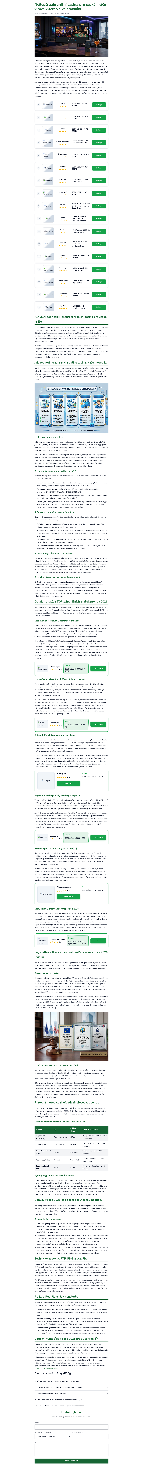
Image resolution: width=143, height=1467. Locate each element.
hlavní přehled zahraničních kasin (47, 1368)
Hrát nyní (99, 105)
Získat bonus (98, 668)
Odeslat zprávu (71, 1461)
